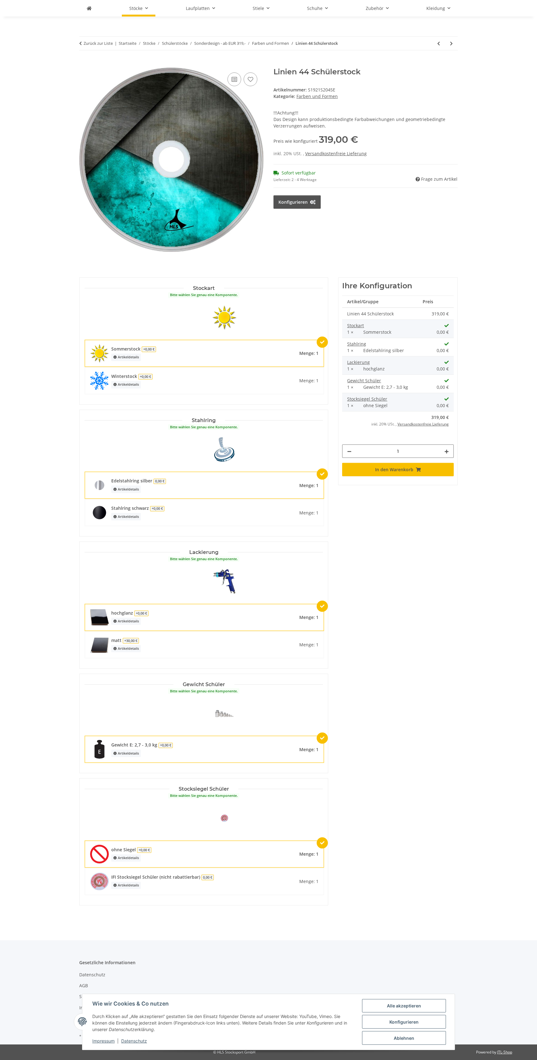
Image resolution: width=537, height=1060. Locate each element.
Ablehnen (404, 1038)
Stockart (355, 325)
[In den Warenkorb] (84, 64)
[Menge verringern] (349, 451)
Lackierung (358, 362)
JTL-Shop (504, 1052)
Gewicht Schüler (364, 381)
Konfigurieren (404, 1022)
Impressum (103, 1041)
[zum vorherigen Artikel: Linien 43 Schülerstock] (438, 43)
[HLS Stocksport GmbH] (89, 8)
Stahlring (356, 344)
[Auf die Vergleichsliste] (234, 79)
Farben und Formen (317, 96)
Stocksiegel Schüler (367, 399)
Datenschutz (134, 1041)
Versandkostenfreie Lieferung (336, 153)
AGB (83, 985)
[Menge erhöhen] (446, 451)
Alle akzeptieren (404, 1005)
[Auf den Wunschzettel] (250, 79)
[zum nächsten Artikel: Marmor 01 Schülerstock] (451, 43)
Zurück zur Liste (98, 43)
